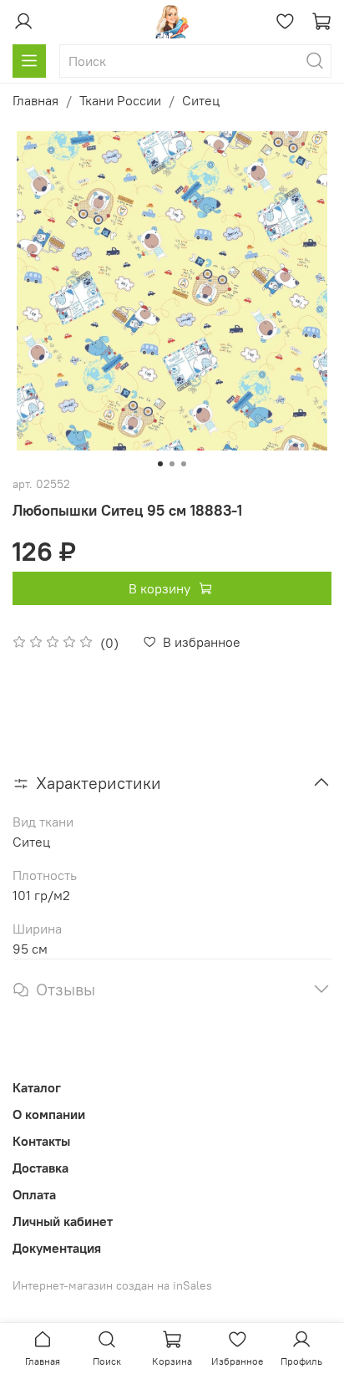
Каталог (37, 1087)
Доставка (40, 1167)
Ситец (201, 100)
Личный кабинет (63, 1221)
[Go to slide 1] (160, 463)
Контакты (41, 1140)
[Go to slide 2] (172, 463)
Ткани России (120, 100)
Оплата (34, 1194)
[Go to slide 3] (183, 463)
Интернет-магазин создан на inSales (112, 1285)
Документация (57, 1247)
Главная (35, 100)
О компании (49, 1114)
